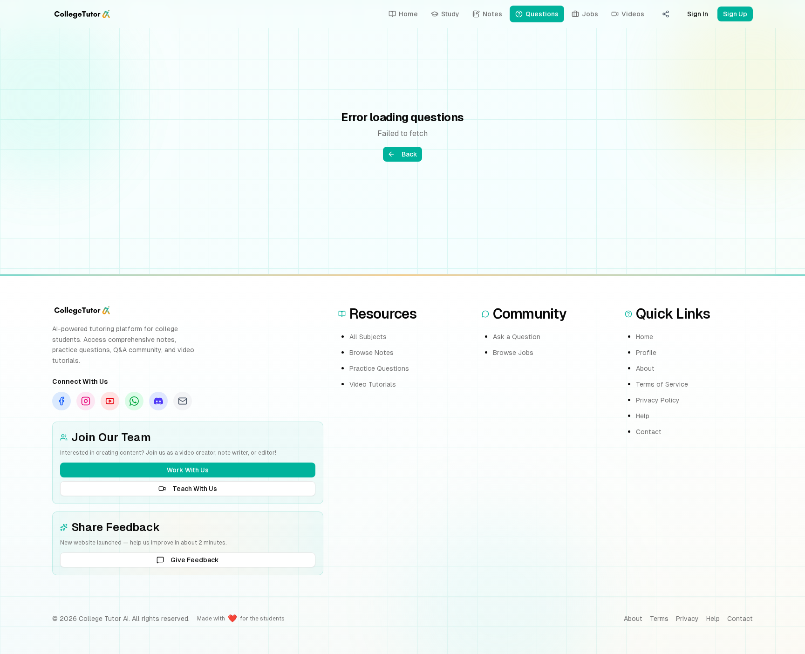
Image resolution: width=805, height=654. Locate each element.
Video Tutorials (372, 384)
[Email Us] (182, 401)
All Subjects (368, 337)
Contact (649, 432)
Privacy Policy (658, 400)
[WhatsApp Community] (134, 401)
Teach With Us (194, 488)
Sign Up (735, 14)
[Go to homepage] (82, 14)
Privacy (687, 618)
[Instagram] (85, 401)
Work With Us (188, 470)
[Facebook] (61, 401)
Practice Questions (379, 368)
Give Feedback (195, 560)
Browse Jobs (513, 352)
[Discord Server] (158, 401)
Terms (659, 618)
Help (642, 416)
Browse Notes (371, 352)
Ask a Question (516, 337)
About (645, 368)
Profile (646, 352)
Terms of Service (662, 384)
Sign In (697, 14)
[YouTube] (110, 401)
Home (644, 337)
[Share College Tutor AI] (665, 14)
